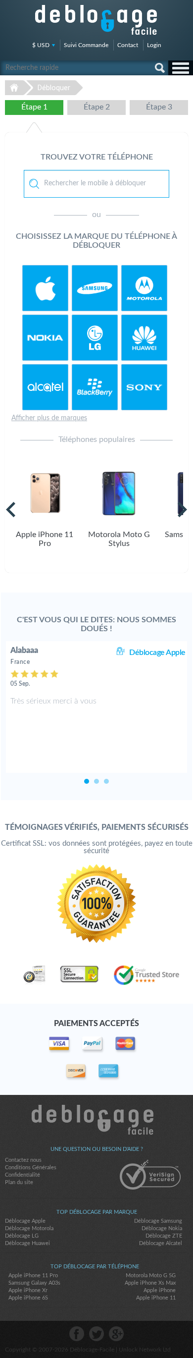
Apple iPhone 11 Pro (33, 1275)
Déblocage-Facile (96, 20)
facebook (76, 1333)
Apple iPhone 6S (28, 1298)
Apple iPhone (160, 1290)
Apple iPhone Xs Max (150, 1283)
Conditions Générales (30, 1167)
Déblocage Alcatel (160, 1243)
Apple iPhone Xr (28, 1290)
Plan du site (19, 1182)
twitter (96, 1333)
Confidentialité (22, 1175)
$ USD (40, 45)
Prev (10, 509)
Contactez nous (23, 1160)
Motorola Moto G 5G (151, 1275)
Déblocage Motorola (29, 1228)
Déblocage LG (22, 1236)
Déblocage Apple (157, 652)
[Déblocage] (45, 288)
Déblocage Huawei (27, 1243)
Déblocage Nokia (162, 1228)
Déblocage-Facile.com (97, 1120)
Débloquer (54, 87)
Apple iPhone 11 (156, 1298)
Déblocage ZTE (163, 1236)
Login (154, 45)
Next (182, 509)
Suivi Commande (86, 45)
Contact (127, 45)
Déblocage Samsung (158, 1221)
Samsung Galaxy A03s (34, 1283)
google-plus (116, 1333)
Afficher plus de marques (49, 418)
